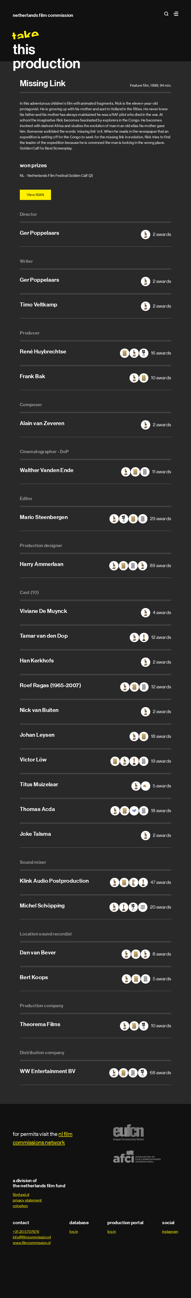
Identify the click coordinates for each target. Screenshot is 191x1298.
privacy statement (27, 1200)
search (167, 14)
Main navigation (174, 14)
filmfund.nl (21, 1194)
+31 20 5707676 (26, 1231)
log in (73, 1231)
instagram (170, 1231)
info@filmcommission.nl (32, 1237)
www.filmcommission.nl (32, 1243)
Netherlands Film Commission (43, 15)
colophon (20, 1206)
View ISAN (35, 194)
